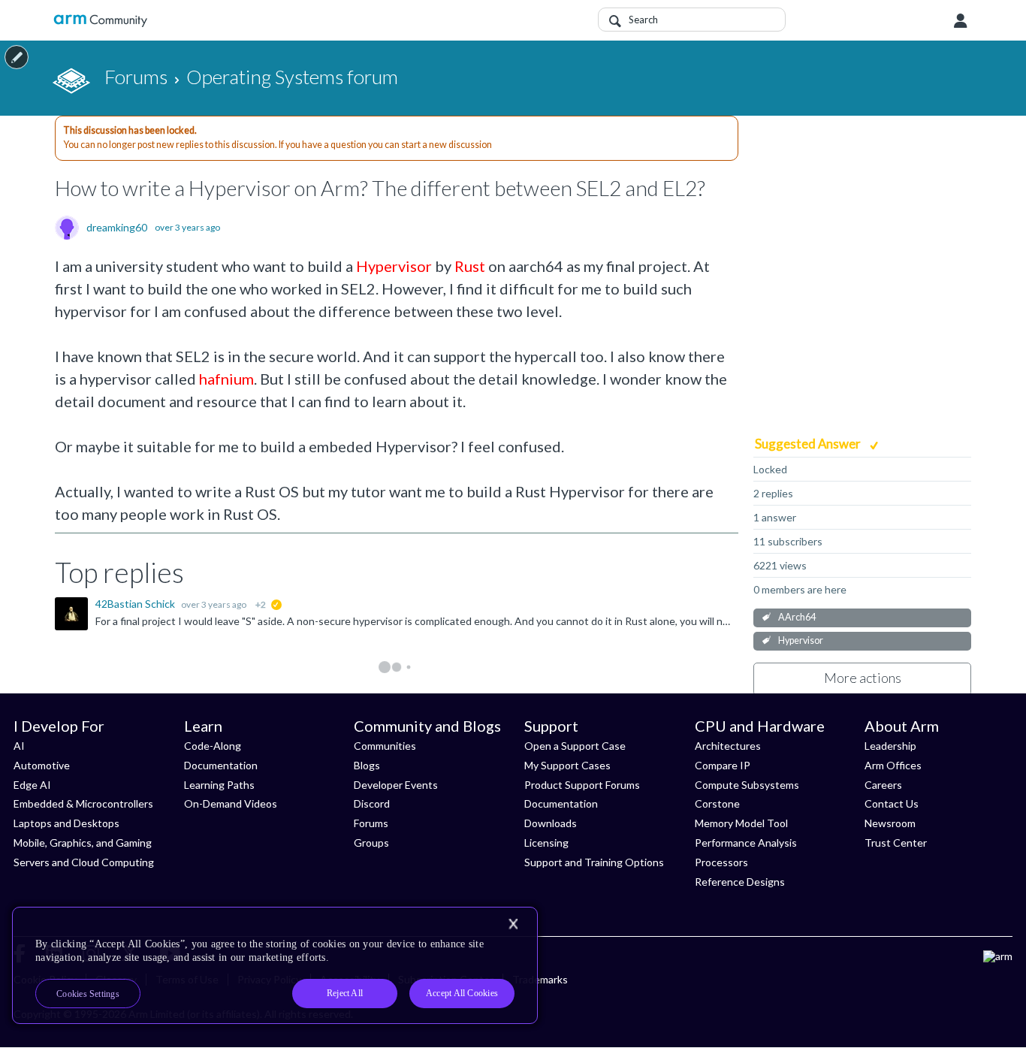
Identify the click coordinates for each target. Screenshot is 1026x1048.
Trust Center (896, 842)
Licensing (546, 842)
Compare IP (722, 765)
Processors (721, 862)
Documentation (221, 765)
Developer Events (396, 784)
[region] (275, 965)
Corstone (717, 803)
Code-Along (212, 745)
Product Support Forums (582, 784)
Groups (371, 842)
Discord (372, 803)
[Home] (100, 20)
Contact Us (892, 803)
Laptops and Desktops (66, 823)
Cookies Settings (87, 994)
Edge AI (32, 784)
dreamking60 (116, 228)
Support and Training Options (594, 862)
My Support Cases (567, 765)
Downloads (550, 823)
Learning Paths (219, 784)
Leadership (890, 745)
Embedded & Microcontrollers (83, 803)
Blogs (367, 765)
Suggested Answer (809, 444)
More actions (862, 677)
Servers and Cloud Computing (84, 862)
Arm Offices (893, 765)
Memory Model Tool (741, 823)
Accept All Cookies (462, 993)
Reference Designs (740, 881)
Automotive (42, 765)
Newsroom (890, 823)
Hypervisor (800, 640)
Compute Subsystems (747, 784)
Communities (385, 745)
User (960, 21)
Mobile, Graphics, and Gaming (83, 842)
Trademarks (540, 979)
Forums (371, 823)
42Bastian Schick (136, 603)
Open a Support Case (575, 745)
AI (19, 745)
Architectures (728, 745)
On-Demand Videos (230, 803)
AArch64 (797, 617)
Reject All (345, 993)
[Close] (513, 924)
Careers (883, 784)
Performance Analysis (746, 842)
